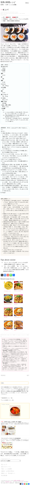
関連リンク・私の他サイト (8, 473)
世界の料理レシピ (8, 2)
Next (28, 375)
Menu (27, 2)
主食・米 (9, 335)
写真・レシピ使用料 (6, 469)
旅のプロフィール (6, 467)
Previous (3, 375)
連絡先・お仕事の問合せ (7, 471)
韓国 (7, 17)
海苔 (28, 335)
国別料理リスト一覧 (7, 398)
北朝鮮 (14, 17)
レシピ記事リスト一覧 (8, 400)
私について (4, 464)
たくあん (18, 335)
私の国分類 (4, 475)
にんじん (23, 335)
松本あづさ (9, 481)
